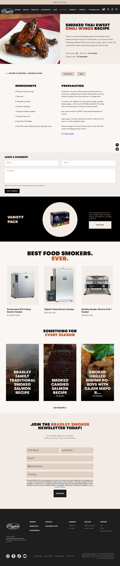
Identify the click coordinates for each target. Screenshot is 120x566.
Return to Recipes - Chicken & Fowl (25, 73)
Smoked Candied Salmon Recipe (60, 386)
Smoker (33, 522)
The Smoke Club (51, 526)
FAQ (101, 525)
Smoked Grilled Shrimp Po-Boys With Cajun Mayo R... (98, 382)
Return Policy (48, 556)
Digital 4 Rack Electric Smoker (59, 309)
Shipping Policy (59, 556)
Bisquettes (34, 526)
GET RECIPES (59, 408)
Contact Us (72, 525)
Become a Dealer (90, 525)
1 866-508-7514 (10, 536)
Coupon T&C (70, 556)
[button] (46, 9)
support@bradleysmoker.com (15, 538)
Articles (48, 522)
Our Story (72, 528)
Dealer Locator (89, 528)
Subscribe (60, 493)
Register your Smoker (106, 531)
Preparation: (77, 57)
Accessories (35, 530)
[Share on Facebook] (117, 145)
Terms (63, 487)
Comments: (72, 53)
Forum (102, 528)
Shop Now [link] (100, 225)
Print (81, 74)
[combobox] (31, 466)
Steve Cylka (69, 134)
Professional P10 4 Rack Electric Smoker (19, 310)
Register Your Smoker (60, 2)
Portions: (88, 53)
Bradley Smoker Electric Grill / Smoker (97, 310)
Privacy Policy (38, 556)
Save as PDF (68, 74)
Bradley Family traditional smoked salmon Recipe (22, 382)
